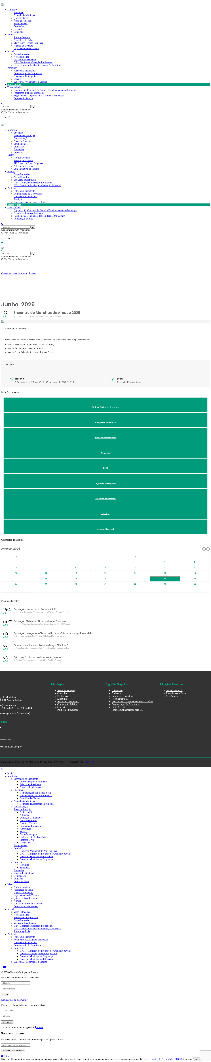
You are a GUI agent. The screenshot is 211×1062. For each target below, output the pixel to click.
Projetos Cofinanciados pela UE (127, 710)
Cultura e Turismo (28, 823)
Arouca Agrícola (22, 931)
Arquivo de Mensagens (31, 787)
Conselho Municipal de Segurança (36, 859)
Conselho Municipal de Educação (36, 856)
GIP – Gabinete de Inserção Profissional (33, 62)
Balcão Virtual (14, 84)
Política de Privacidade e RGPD (166, 1059)
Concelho (62, 693)
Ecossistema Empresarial (26, 917)
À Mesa (17, 901)
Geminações (20, 876)
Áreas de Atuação (22, 141)
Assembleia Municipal (24, 135)
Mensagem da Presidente (26, 779)
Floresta (23, 831)
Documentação (21, 138)
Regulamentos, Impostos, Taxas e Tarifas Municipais (39, 95)
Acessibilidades (21, 56)
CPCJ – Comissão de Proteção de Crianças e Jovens (45, 853)
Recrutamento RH (120, 698)
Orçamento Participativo (25, 76)
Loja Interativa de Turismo (26, 48)
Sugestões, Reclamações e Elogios (30, 81)
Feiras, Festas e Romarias (26, 898)
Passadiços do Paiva (23, 40)
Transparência (14, 87)
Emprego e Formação (30, 826)
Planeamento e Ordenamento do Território (132, 701)
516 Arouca (172, 696)
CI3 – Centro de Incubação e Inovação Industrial (37, 65)
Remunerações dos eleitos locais (35, 792)
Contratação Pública (23, 98)
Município (12, 130)
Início (10, 773)
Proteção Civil (119, 707)
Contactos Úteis (21, 881)
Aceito (198, 1059)
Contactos (18, 31)
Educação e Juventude (122, 696)
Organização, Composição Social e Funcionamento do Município (45, 90)
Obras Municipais (28, 834)
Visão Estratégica (22, 912)
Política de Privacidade (68, 710)
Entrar (39, 1027)
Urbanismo (117, 690)
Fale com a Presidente (24, 70)
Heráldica (24, 864)
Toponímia (25, 867)
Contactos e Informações (26, 906)
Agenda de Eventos (23, 45)
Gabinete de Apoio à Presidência (36, 795)
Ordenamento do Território (33, 837)
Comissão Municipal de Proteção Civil (38, 851)
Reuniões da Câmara (30, 798)
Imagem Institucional (24, 873)
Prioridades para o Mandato (33, 781)
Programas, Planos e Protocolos (29, 92)
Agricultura (25, 828)
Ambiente (116, 693)
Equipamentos (20, 143)
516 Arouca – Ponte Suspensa (28, 43)
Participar (12, 68)
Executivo (18, 132)
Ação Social (26, 812)
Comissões (19, 146)
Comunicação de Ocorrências (28, 73)
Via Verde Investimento (25, 59)
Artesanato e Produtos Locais (28, 903)
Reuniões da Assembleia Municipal (37, 803)
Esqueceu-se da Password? (14, 1000)
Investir (11, 51)
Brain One (89, 762)
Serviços (18, 79)
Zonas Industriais (22, 54)
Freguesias (19, 149)
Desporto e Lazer (28, 820)
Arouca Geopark (22, 37)
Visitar (10, 34)
